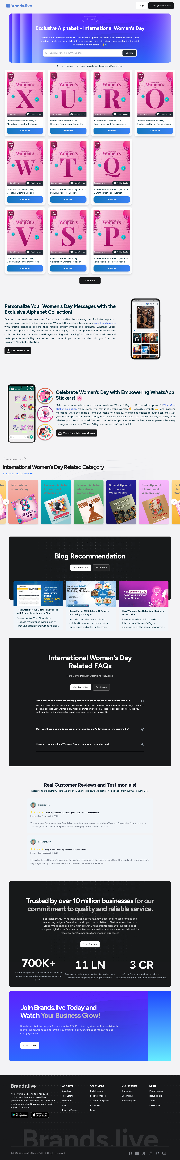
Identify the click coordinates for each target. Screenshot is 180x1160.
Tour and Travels (70, 1110)
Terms (152, 1100)
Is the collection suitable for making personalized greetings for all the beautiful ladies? (83, 700)
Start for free (90, 944)
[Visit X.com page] (145, 1153)
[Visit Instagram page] (152, 1153)
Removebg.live (129, 1100)
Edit (19, 98)
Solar (64, 1105)
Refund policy (156, 1095)
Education (67, 1100)
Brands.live (23, 1086)
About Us (95, 1105)
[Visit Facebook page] (132, 1153)
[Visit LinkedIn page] (138, 1153)
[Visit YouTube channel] (165, 1153)
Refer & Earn (155, 1105)
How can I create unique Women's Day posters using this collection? (72, 744)
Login (141, 5)
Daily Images (96, 1091)
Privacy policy (156, 1091)
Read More (101, 567)
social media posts (105, 323)
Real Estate (67, 1095)
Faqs (92, 1110)
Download (25, 130)
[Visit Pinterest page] (159, 1153)
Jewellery (66, 1091)
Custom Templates (100, 1100)
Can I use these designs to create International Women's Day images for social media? (82, 729)
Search (129, 52)
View (30, 98)
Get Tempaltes (80, 567)
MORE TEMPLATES (14, 459)
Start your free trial (161, 5)
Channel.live (127, 1095)
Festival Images (98, 1095)
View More (90, 280)
